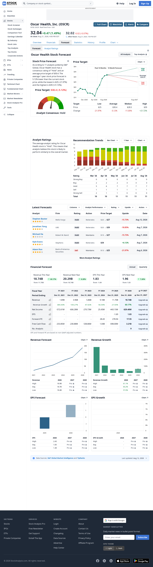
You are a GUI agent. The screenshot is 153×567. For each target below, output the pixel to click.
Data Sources (60, 538)
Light (110, 548)
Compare (143, 24)
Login (56, 523)
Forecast (65, 42)
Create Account (60, 528)
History (91, 42)
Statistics (78, 42)
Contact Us (83, 528)
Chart (113, 42)
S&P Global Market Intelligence (60, 458)
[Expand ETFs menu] (22, 65)
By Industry (12, 40)
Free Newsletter (36, 528)
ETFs (6, 533)
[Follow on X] (104, 561)
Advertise (58, 543)
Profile (102, 42)
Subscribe (142, 537)
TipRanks (81, 458)
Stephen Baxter (40, 218)
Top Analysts (13, 48)
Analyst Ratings (51, 48)
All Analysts (125, 54)
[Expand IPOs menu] (22, 60)
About (81, 523)
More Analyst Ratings (90, 258)
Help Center (59, 547)
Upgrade (142, 300)
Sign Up (145, 3)
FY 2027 (144, 290)
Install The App (35, 538)
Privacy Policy (84, 538)
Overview (37, 42)
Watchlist (117, 24)
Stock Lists (12, 44)
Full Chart (102, 24)
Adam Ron (37, 249)
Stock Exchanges (15, 29)
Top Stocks (12, 52)
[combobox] (58, 3)
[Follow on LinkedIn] (111, 561)
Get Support (34, 533)
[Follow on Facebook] (98, 561)
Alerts (131, 24)
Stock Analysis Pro (37, 523)
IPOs (6, 528)
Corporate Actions (15, 56)
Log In (132, 3)
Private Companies (12, 538)
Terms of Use (84, 533)
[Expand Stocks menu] (22, 21)
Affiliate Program (86, 543)
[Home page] (9, 3)
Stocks (7, 523)
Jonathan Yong (40, 226)
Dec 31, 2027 (142, 295)
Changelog (58, 533)
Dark (120, 548)
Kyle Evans (38, 241)
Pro (70, 383)
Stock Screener (14, 25)
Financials (51, 42)
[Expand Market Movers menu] (22, 94)
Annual (132, 267)
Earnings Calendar (15, 36)
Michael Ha (38, 234)
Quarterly (143, 267)
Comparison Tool (15, 33)
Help (121, 3)
